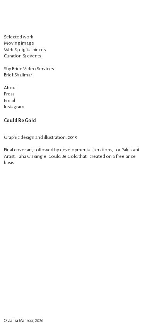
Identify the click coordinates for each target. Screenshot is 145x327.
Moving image (19, 43)
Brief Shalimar (18, 75)
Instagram (14, 106)
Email (9, 100)
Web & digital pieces (25, 49)
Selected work (18, 37)
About (10, 87)
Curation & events (22, 56)
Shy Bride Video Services (29, 68)
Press (9, 94)
